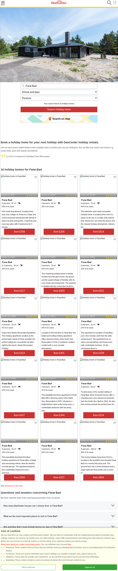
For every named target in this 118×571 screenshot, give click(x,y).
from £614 (98, 231)
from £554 (19, 477)
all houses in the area (14, 486)
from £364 (59, 415)
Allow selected (28, 567)
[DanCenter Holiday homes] (59, 3)
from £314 (98, 415)
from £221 (98, 290)
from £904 (98, 477)
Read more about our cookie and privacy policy (20, 544)
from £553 (59, 290)
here (69, 544)
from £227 (59, 477)
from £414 (19, 353)
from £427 (19, 415)
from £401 (59, 353)
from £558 (19, 231)
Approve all (90, 567)
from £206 (59, 231)
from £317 (19, 290)
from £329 (98, 353)
